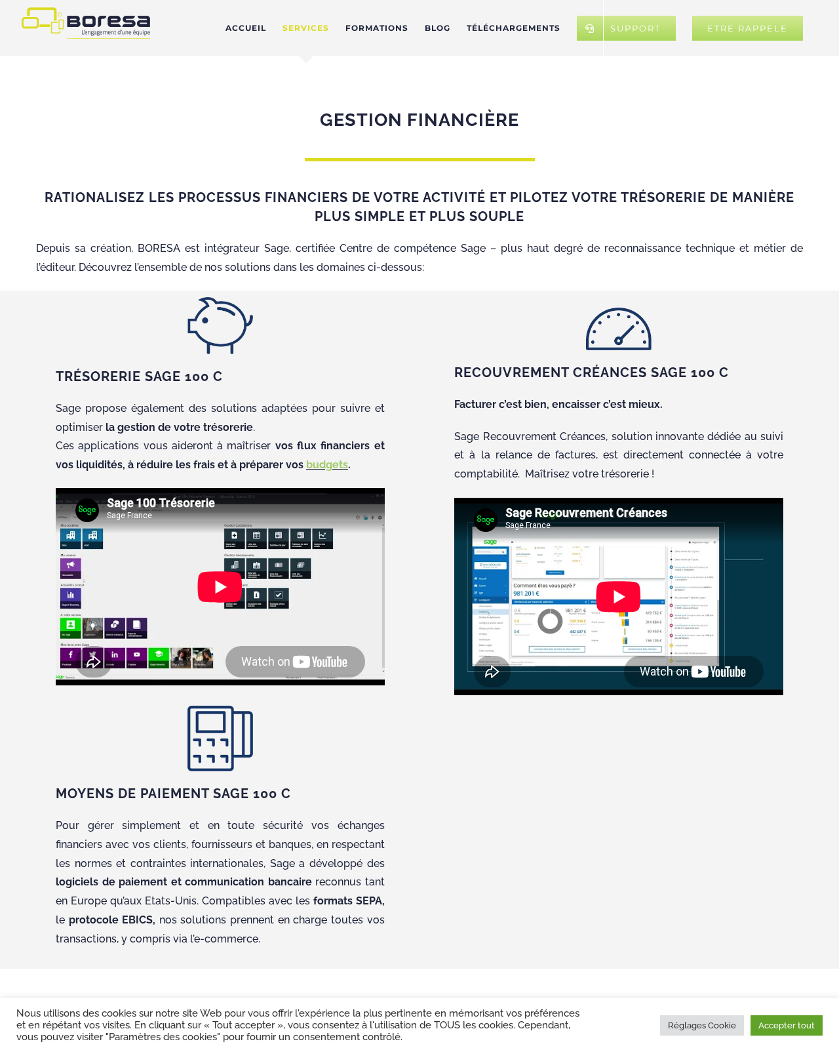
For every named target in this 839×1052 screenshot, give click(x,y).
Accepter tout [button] (786, 1025)
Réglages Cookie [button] (702, 1025)
